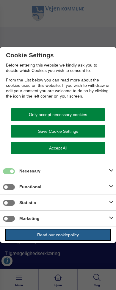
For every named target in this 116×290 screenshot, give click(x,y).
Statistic (27, 202)
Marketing (29, 218)
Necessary (29, 171)
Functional (30, 186)
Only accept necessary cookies (58, 114)
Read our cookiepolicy (58, 234)
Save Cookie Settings (58, 131)
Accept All (58, 148)
